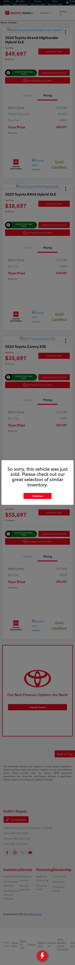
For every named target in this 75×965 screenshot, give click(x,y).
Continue (37, 496)
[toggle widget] (42, 955)
